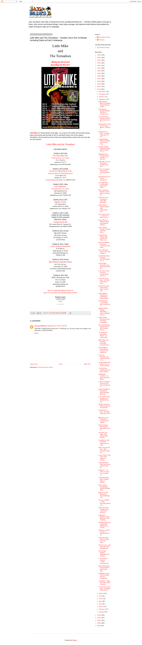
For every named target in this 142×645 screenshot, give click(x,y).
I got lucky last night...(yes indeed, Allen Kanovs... (103, 435)
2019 (99, 73)
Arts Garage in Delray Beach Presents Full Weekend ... (103, 350)
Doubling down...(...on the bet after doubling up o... (104, 303)
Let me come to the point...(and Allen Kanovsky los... (104, 588)
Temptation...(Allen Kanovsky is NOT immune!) (105, 582)
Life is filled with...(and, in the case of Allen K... (104, 251)
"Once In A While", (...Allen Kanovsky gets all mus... (105, 502)
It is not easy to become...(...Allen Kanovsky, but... (104, 561)
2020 (99, 71)
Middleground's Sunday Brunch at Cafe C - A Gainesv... (104, 156)
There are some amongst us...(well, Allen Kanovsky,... (103, 200)
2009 (99, 623)
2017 (99, 78)
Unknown (102, 40)
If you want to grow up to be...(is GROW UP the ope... (104, 399)
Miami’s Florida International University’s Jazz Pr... (104, 427)
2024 (99, 60)
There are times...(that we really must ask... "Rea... (104, 540)
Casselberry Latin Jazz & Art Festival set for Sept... (104, 442)
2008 (99, 625)
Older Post (87, 364)
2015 (99, 84)
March (101, 606)
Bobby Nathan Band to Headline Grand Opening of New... (105, 104)
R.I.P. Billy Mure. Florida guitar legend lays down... (103, 185)
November (102, 94)
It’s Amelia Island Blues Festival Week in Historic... (104, 480)
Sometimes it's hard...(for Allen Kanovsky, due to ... (104, 412)
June (100, 598)
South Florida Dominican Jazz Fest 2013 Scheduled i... (104, 320)
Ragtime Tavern (60, 202)
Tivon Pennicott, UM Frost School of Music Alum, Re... (104, 465)
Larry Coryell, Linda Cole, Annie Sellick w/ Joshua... (105, 457)
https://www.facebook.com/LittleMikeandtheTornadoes (60, 292)
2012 (99, 615)
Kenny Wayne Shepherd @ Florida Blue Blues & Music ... (104, 296)
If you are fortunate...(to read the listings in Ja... (104, 357)
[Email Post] (70, 313)
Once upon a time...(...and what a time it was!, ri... (105, 215)
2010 (99, 620)
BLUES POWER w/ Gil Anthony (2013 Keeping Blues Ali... (104, 391)
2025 (99, 57)
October (101, 96)
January (101, 612)
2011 (99, 617)
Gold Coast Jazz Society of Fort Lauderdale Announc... (104, 510)
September (102, 99)
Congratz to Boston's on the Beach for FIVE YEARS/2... (104, 517)
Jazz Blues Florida (104, 37)
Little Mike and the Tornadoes (60, 144)
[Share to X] (36, 313)
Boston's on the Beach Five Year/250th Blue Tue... (104, 495)
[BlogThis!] (34, 313)
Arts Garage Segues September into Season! (104, 553)
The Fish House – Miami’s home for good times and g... (105, 119)
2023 (99, 63)
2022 (99, 65)
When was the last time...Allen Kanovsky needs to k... (104, 450)
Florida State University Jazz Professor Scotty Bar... (104, 266)
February (102, 609)
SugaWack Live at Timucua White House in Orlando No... (104, 576)
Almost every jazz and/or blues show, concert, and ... (104, 288)
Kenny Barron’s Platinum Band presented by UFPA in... (104, 222)
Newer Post (33, 364)
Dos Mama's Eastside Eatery (60, 262)
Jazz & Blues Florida (103, 47)
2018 (99, 76)
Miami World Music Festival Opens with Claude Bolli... (104, 568)
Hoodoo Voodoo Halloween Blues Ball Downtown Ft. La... (104, 149)
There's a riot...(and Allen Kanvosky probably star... (105, 546)
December (102, 91)
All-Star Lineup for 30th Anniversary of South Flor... (104, 405)
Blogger (74, 640)
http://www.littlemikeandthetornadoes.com (60, 290)
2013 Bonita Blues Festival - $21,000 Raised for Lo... (104, 258)
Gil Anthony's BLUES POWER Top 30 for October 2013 (104, 111)
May (100, 601)
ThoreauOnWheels (40, 326)
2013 (99, 89)
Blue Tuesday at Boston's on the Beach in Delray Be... (104, 192)
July (100, 596)
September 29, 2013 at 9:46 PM (57, 326)
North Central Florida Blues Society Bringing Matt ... (104, 487)
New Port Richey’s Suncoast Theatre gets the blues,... (104, 245)
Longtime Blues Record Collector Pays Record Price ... (104, 141)
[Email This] (31, 313)
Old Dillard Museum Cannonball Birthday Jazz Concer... (105, 525)
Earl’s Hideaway (60, 186)
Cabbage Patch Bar (60, 222)
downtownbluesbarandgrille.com (56, 180)
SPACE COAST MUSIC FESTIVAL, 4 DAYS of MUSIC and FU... (104, 312)
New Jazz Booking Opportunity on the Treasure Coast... (104, 327)
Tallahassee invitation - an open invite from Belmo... (104, 376)
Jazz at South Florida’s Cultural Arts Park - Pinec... (104, 230)
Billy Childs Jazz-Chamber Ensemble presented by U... (105, 342)
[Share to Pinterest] (40, 313)
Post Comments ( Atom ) (45, 367)
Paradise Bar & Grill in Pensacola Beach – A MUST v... (105, 126)
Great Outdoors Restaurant (60, 246)
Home (60, 364)
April (100, 604)
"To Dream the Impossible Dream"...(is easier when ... (104, 335)
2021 (99, 68)
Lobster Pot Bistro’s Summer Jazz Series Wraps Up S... (104, 384)
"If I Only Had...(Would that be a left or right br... (104, 370)
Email (60, 301)
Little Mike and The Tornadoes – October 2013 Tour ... (104, 164)
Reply (36, 333)
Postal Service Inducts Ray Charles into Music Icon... (103, 237)
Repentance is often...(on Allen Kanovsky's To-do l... (104, 134)
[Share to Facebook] (38, 313)
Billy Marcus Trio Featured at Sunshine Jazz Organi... (104, 420)
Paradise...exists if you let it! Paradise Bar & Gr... (104, 532)
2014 (99, 86)
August (101, 593)
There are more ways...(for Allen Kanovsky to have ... (104, 281)
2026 (99, 55)
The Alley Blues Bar (60, 156)
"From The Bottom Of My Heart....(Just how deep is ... (104, 171)
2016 (99, 81)
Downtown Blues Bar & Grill (60, 171)
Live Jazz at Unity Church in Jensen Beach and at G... (104, 273)
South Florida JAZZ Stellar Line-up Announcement (104, 364)
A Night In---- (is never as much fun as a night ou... (104, 472)
